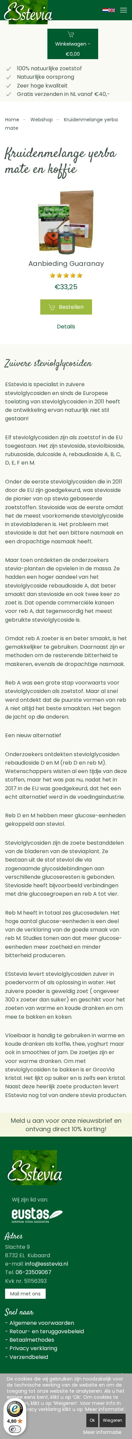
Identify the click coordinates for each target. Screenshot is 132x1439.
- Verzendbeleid (26, 1357)
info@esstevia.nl (46, 1264)
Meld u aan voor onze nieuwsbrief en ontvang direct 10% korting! (66, 1124)
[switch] (15, 1429)
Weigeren (112, 1420)
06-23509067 (33, 1272)
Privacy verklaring (33, 1348)
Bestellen (71, 307)
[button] (123, 10)
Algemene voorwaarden (41, 1323)
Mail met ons (25, 1293)
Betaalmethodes (31, 1340)
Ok (92, 1420)
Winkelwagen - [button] (72, 49)
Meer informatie (102, 1432)
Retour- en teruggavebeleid (46, 1331)
